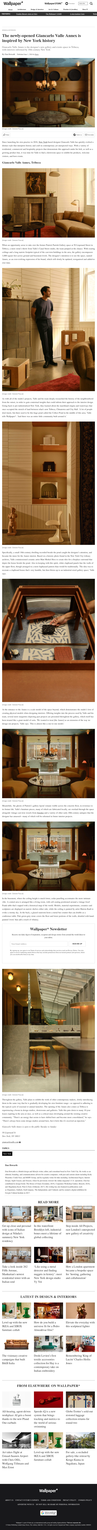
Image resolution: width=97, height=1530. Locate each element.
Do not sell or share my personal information (58, 1504)
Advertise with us (25, 1504)
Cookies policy (85, 1500)
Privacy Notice (72, 950)
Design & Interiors (9, 30)
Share (7, 135)
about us (9, 1500)
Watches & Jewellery (70, 9)
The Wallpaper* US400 (54, 14)
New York (43, 142)
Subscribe (82, 3)
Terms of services (36, 950)
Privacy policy (69, 1500)
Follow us (79, 135)
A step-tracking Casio (77, 14)
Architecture (21, 9)
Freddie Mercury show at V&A (26, 14)
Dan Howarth (10, 54)
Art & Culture (53, 9)
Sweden (40, 812)
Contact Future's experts (27, 1500)
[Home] (10, 9)
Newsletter (91, 135)
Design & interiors (37, 9)
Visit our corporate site (74, 1523)
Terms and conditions (51, 1500)
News (37, 54)
